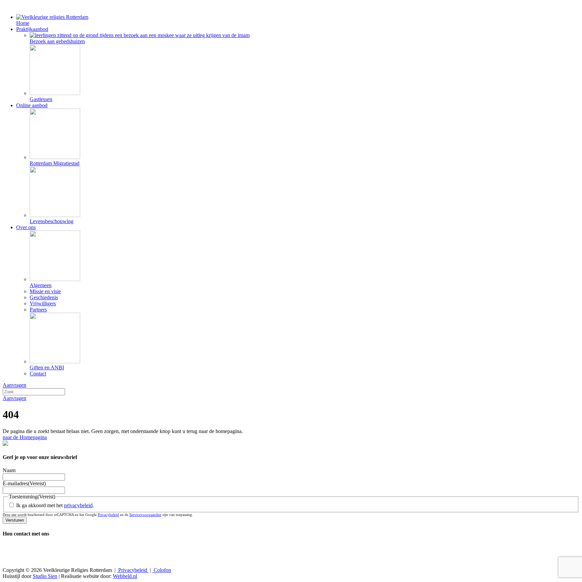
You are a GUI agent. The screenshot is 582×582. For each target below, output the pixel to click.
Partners (38, 309)
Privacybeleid (108, 515)
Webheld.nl (125, 576)
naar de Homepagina (25, 437)
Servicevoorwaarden (145, 515)
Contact (38, 373)
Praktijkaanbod (32, 29)
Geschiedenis (44, 297)
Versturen (14, 520)
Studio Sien (45, 576)
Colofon (161, 570)
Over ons (26, 227)
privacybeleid (78, 505)
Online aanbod (31, 105)
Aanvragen (14, 385)
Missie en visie (45, 291)
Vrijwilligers (43, 303)
